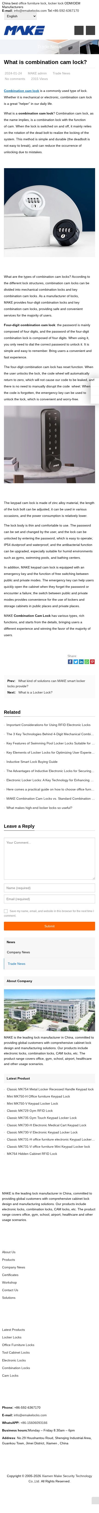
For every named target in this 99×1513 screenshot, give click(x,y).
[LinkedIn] (40, 1493)
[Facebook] (29, 1493)
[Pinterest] (56, 1493)
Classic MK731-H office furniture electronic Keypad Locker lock (52, 1139)
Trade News (49, 46)
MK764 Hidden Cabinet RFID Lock (32, 1154)
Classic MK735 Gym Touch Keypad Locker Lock (42, 1118)
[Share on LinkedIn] (81, 663)
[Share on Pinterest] (92, 663)
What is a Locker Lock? (35, 692)
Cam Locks (10, 1375)
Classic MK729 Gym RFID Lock (30, 1110)
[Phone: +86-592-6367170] (95, 382)
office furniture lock (32, 3)
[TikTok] (62, 1493)
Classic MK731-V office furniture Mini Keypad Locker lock (48, 1146)
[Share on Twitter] (76, 663)
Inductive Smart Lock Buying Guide (32, 762)
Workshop (9, 1282)
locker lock (55, 3)
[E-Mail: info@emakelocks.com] (95, 399)
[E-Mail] (73, 1493)
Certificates (10, 1275)
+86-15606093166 (33, 1423)
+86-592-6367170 (66, 10)
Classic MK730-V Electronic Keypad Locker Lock (42, 1132)
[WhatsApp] (45, 1493)
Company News (18, 952)
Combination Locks (16, 1368)
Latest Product (18, 1078)
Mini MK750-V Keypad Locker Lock (32, 1103)
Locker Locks (11, 1337)
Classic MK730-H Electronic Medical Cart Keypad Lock (46, 1125)
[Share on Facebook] (70, 663)
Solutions (8, 1297)
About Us (8, 1252)
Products (8, 1259)
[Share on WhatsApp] (87, 663)
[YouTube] (67, 1493)
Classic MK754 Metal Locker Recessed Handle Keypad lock (50, 1089)
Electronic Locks (14, 1360)
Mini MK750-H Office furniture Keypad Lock (38, 1096)
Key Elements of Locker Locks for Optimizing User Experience (51, 752)
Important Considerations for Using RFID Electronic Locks (48, 725)
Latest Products (13, 1330)
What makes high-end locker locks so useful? (39, 808)
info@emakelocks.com (30, 10)
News (11, 942)
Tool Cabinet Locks (16, 1352)
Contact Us (10, 1290)
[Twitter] (34, 1493)
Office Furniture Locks (18, 1345)
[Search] (90, 30)
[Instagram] (51, 1493)
